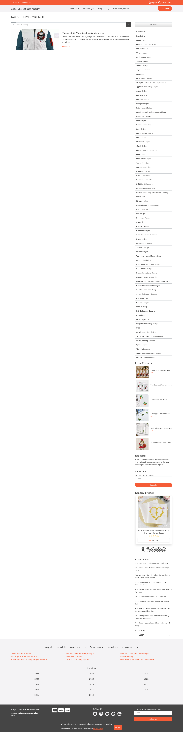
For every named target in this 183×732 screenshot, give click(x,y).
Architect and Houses (144, 78)
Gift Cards (139, 222)
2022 (146, 678)
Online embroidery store (21, 653)
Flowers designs (142, 201)
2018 (36, 689)
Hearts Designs (141, 239)
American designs (142, 95)
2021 (36, 684)
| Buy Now (153, 540)
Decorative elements (144, 180)
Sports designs (141, 345)
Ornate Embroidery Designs (146, 294)
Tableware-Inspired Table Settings (148, 256)
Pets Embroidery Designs (145, 311)
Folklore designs (142, 209)
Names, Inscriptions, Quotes (146, 273)
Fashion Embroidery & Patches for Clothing (152, 192)
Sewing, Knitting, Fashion (145, 340)
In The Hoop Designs (144, 243)
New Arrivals (141, 32)
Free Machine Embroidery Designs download (29, 659)
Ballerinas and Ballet (144, 108)
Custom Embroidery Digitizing (78, 659)
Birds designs (141, 120)
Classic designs (141, 146)
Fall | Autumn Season (144, 57)
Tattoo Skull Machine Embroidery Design (84, 32)
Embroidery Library (74, 656)
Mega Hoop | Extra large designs (148, 264)
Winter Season (141, 53)
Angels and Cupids (143, 70)
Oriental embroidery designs (146, 290)
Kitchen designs (142, 252)
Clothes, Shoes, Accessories (146, 150)
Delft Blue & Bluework (144, 184)
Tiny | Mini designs (143, 349)
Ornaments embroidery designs (148, 285)
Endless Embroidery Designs (146, 188)
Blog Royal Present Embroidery (24, 656)
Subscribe (153, 485)
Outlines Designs (142, 302)
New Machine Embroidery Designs (80, 653)
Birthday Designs (142, 99)
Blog (100, 8)
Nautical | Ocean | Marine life (146, 277)
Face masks (140, 197)
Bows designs (141, 129)
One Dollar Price (142, 298)
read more (66, 46)
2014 (91, 694)
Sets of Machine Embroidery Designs (149, 336)
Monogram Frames (143, 218)
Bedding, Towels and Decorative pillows (151, 112)
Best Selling (140, 36)
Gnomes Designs (142, 226)
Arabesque (140, 74)
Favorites (27, 2)
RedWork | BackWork (144, 319)
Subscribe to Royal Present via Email (147, 709)
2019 (146, 684)
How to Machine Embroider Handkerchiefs (150, 597)
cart (170, 2)
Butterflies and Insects (144, 133)
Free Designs (88, 8)
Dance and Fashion (143, 171)
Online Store (74, 8)
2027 (36, 673)
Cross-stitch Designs (143, 159)
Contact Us (165, 8)
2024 (36, 678)
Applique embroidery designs (147, 87)
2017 (91, 689)
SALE (138, 328)
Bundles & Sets (141, 40)
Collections (140, 154)
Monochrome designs (144, 269)
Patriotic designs (142, 307)
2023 (91, 678)
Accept (117, 727)
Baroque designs (142, 104)
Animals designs (142, 65)
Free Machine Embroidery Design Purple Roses (152, 563)
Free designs (141, 214)
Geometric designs (143, 230)
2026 (91, 673)
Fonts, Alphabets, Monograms (147, 205)
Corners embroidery (143, 167)
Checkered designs (143, 142)
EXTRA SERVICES (142, 49)
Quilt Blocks (140, 315)
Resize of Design (127, 656)
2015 (36, 694)
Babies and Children (143, 116)
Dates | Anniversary (143, 175)
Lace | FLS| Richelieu (143, 260)
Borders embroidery (143, 125)
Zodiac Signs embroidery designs (148, 353)
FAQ (107, 8)
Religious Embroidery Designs (147, 324)
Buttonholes (141, 137)
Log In (16, 2)
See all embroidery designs (146, 332)
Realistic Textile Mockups (145, 357)
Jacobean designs (143, 247)
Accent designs (141, 91)
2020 (91, 684)
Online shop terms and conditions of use (137, 659)
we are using (98, 729)
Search (154, 24)
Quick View (154, 513)
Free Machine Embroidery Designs (134, 653)
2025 (146, 673)
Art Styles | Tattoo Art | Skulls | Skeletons (151, 82)
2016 (146, 689)
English (154, 2)
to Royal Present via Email (144, 475)
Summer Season (142, 61)
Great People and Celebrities (146, 235)
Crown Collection (142, 163)
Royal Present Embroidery (25, 8)
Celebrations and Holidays (146, 44)
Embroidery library (121, 8)
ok (128, 24)
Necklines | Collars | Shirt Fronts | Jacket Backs (153, 281)
